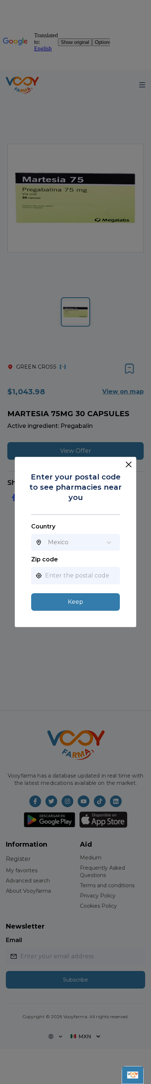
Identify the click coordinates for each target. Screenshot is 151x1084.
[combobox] (48, 542)
